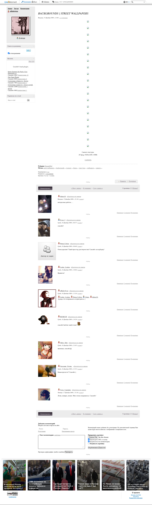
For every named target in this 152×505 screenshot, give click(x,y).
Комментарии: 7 (23, 86)
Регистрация (27, 2)
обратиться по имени (74, 196)
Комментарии (24, 8)
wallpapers (90, 168)
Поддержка (124, 2)
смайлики (57, 435)
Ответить (120, 213)
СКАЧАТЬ (88, 160)
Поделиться (132, 181)
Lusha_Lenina (65, 267)
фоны (75, 168)
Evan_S (62, 220)
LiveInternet (11, 2)
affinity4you (9, 11)
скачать (98, 168)
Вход (35, 2)
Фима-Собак (64, 244)
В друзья (22, 38)
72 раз (47, 172)
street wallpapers (48, 168)
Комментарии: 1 (22, 90)
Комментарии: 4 (22, 82)
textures (68, 168)
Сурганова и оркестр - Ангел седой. (20, 85)
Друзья (16, 8)
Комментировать (45, 188)
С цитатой (127, 213)
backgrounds (60, 168)
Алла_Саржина (65, 390)
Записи (10, 8)
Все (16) (31, 61)
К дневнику (87, 188)
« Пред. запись (76, 188)
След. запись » (98, 188)
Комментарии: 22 (23, 75)
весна (10, 89)
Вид (127, 2)
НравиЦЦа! (48, 166)
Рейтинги (46, 2)
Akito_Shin (64, 343)
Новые (135, 188)
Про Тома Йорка (13, 77)
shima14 (63, 196)
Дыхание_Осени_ (66, 366)
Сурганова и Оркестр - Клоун (18, 81)
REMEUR (63, 317)
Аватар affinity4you (20, 25)
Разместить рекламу (135, 498)
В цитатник (134, 213)
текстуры (82, 168)
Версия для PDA (136, 495)
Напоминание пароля (68, 431)
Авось (57, 2)
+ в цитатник (63, 18)
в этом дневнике (14, 53)
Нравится (123, 181)
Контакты (136, 496)
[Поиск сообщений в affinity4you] (28, 50)
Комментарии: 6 (22, 79)
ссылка (81, 199)
